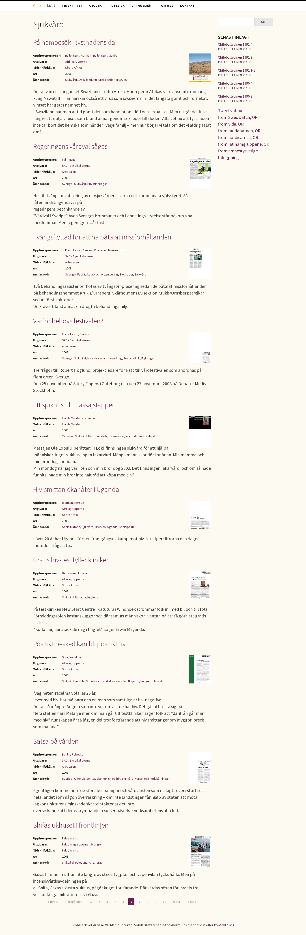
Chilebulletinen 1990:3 (235, 96)
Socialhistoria (71, 527)
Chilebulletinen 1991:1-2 (236, 70)
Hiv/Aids (121, 80)
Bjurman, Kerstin (73, 503)
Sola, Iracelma (71, 657)
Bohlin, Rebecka (73, 754)
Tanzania (67, 436)
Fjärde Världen (71, 424)
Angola (79, 681)
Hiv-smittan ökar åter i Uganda (76, 489)
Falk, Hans (68, 160)
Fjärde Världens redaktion (79, 418)
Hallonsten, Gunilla (105, 55)
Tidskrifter (72, 6)
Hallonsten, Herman (78, 55)
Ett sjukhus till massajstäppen (74, 404)
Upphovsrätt (142, 6)
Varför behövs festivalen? (68, 320)
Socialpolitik (131, 358)
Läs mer (188, 925)
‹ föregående (73, 902)
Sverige (67, 184)
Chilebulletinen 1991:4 (235, 44)
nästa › (176, 902)
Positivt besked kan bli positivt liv (79, 643)
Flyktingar (148, 358)
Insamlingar (116, 436)
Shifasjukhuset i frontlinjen (71, 825)
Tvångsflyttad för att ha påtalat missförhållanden (102, 237)
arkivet (44, 5)
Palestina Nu (70, 838)
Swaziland (85, 80)
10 (164, 902)
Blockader (126, 274)
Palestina (81, 862)
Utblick (118, 6)
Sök (263, 22)
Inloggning (228, 157)
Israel (99, 862)
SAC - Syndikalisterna (76, 166)
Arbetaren (69, 172)
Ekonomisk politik (108, 779)
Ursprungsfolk (97, 436)
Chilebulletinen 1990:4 (235, 83)
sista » (192, 902)
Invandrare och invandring (104, 358)
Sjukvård (71, 80)
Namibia (80, 597)
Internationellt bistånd (140, 436)
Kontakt (187, 6)
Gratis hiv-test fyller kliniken (71, 559)
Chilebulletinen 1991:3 (235, 57)
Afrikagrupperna (76, 62)
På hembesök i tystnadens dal (75, 42)
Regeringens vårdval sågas (70, 146)
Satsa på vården (56, 741)
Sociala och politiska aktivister (106, 681)
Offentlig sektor (84, 779)
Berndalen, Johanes (75, 573)
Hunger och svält (151, 681)
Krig (91, 862)
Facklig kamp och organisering (97, 274)
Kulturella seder (103, 80)
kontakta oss (224, 925)
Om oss (167, 6)
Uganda (112, 527)
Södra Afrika (73, 68)
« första (53, 902)
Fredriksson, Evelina (78, 250)
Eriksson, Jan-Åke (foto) (110, 250)
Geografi (97, 6)
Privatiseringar (97, 184)
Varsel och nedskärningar (152, 779)
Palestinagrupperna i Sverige (81, 844)
